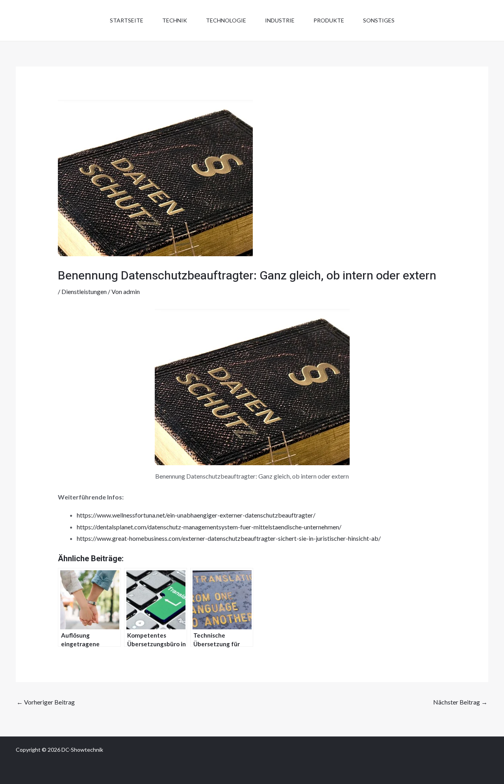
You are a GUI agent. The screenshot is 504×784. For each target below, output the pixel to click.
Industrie (280, 20)
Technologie (226, 20)
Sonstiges (379, 20)
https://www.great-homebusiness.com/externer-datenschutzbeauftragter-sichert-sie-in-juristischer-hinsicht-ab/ (229, 538)
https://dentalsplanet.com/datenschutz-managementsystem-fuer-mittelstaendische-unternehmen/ (209, 527)
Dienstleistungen (84, 291)
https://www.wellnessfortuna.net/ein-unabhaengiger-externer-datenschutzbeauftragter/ (196, 515)
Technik (174, 20)
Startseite (126, 20)
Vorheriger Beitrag (46, 702)
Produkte (328, 20)
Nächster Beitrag (460, 702)
